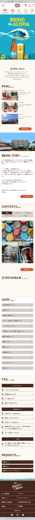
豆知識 (7, 212)
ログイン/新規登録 (5, 493)
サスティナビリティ (10, 215)
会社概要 (3, 506)
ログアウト (21, 493)
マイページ (30, 6)
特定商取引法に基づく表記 (25, 502)
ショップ (25, 6)
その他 (25, 215)
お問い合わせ (17, 510)
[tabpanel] (17, 37)
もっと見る (26, 196)
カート (33, 6)
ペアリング (17, 212)
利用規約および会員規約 (6, 502)
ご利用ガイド (13, 300)
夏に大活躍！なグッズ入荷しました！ (17, 1)
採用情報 (21, 506)
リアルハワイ (28, 212)
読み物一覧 (26, 269)
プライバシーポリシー (24, 498)
